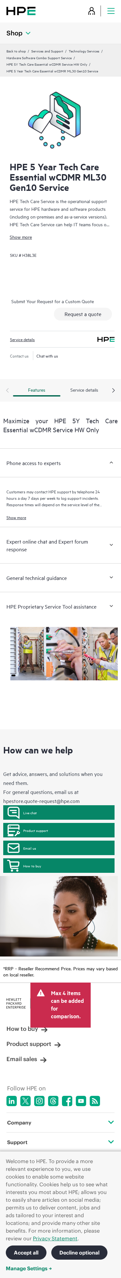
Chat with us (47, 356)
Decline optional (79, 1252)
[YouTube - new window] (81, 1101)
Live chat (30, 812)
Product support (35, 830)
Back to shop (16, 50)
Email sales (21, 1059)
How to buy (32, 865)
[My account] (92, 11)
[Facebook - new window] (67, 1101)
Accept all (26, 1252)
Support (17, 1142)
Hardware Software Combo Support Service (39, 57)
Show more (21, 237)
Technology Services (84, 50)
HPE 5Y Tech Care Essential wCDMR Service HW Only (46, 64)
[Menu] (111, 11)
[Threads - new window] (53, 1101)
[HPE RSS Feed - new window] (95, 1101)
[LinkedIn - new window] (11, 1101)
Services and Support (47, 50)
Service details (22, 339)
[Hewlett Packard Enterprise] (20, 11)
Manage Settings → (29, 1268)
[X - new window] (25, 1101)
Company (19, 1122)
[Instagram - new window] (39, 1101)
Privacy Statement (55, 1238)
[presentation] (113, 390)
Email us (29, 848)
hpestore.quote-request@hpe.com (41, 800)
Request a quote (83, 313)
